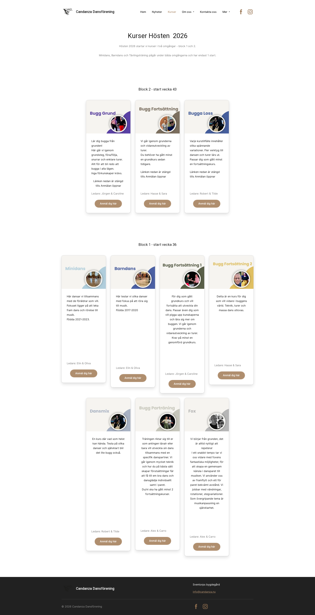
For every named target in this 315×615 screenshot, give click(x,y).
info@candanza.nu (204, 591)
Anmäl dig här (108, 203)
